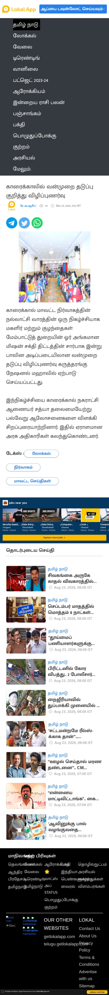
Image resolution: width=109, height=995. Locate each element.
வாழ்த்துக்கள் (90, 879)
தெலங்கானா (21, 864)
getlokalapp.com (59, 936)
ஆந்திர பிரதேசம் (17, 876)
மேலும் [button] (21, 168)
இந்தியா (69, 871)
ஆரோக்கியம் (57, 864)
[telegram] (12, 224)
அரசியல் (86, 871)
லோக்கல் (33, 864)
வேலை (31, 871)
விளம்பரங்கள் (91, 886)
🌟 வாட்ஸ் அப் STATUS (51, 882)
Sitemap (87, 985)
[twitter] (25, 224)
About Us (88, 936)
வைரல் (68, 886)
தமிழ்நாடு (17, 886)
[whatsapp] (38, 224)
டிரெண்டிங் (34, 879)
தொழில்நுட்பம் (92, 864)
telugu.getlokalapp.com (66, 944)
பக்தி (66, 864)
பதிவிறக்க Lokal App (97, 992)
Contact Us (89, 928)
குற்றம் (50, 907)
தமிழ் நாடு (25, 24)
